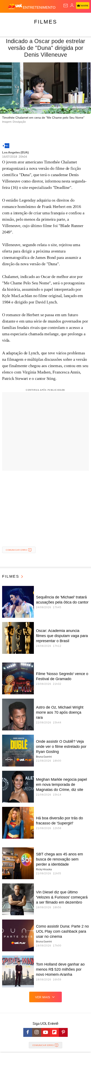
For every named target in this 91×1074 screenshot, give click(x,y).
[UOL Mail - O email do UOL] (65, 5)
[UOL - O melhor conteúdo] (15, 6)
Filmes (45, 22)
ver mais (42, 997)
